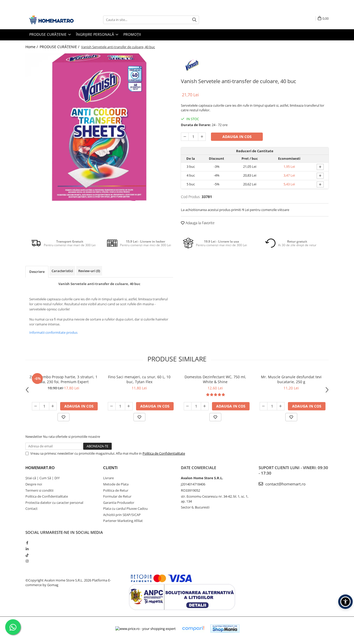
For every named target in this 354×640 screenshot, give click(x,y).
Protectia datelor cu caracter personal (54, 502)
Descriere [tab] (37, 271)
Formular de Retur (117, 496)
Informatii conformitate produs (53, 332)
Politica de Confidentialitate (164, 453)
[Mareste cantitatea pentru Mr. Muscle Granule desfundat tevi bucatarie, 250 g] (281, 406)
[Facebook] (27, 542)
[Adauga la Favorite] (63, 417)
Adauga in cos (237, 136)
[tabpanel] (99, 127)
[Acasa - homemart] (51, 19)
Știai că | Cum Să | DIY (42, 478)
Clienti (110, 467)
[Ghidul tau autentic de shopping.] (193, 628)
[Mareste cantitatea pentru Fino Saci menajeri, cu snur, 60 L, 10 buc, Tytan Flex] (129, 406)
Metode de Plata (116, 484)
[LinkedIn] (27, 549)
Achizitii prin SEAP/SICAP (122, 514)
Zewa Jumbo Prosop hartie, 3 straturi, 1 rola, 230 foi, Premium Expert (63, 379)
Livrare (108, 478)
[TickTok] (27, 555)
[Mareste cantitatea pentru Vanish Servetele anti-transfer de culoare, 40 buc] (202, 137)
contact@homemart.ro (285, 483)
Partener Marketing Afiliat (123, 520)
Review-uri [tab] (89, 270)
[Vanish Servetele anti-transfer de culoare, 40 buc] (99, 127)
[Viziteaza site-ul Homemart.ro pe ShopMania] (224, 628)
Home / (32, 46)
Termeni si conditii (39, 490)
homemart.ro (40, 467)
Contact (31, 508)
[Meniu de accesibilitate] (345, 601)
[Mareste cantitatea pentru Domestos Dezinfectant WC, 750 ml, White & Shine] (205, 406)
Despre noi (33, 484)
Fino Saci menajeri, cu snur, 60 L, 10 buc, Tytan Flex (139, 379)
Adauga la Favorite (200, 222)
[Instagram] (27, 561)
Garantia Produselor (118, 502)
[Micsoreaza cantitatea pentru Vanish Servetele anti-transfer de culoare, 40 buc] (185, 137)
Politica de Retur (115, 490)
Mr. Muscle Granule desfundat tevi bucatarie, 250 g (291, 379)
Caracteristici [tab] (62, 270)
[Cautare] (194, 20)
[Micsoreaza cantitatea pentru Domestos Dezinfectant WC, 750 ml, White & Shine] (188, 406)
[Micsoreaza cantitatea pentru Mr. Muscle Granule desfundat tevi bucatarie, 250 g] (263, 406)
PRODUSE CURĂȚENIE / (60, 46)
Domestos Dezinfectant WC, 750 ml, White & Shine (215, 379)
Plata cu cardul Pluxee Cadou (125, 508)
